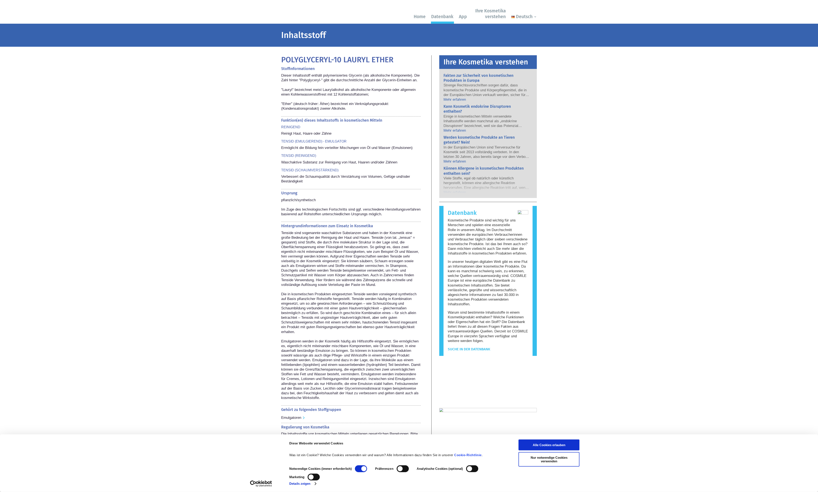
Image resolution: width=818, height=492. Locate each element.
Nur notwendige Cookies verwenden (549, 459)
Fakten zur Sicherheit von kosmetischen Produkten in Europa (478, 78)
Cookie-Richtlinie (468, 455)
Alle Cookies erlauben (549, 445)
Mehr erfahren (455, 100)
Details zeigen (299, 483)
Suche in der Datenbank (469, 349)
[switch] (403, 468)
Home (420, 16)
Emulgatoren (291, 418)
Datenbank (442, 16)
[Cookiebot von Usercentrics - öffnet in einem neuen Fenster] (261, 483)
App (463, 16)
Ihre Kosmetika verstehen (490, 13)
